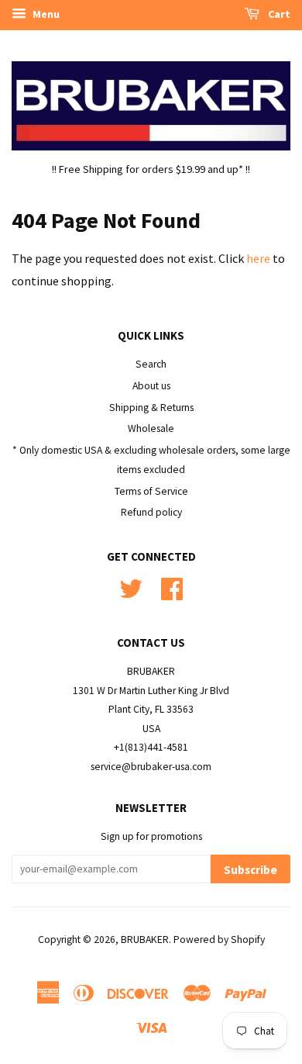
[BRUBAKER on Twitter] (130, 587)
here (258, 258)
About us (151, 385)
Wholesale (151, 428)
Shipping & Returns (151, 407)
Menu (45, 14)
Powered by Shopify (219, 939)
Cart (278, 14)
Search (151, 364)
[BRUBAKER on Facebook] (172, 587)
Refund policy (151, 512)
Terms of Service (151, 491)
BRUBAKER (145, 939)
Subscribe (250, 869)
